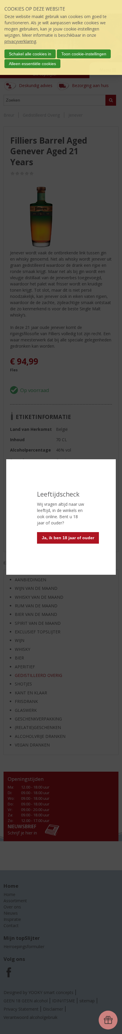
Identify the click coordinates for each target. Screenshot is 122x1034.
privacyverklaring (20, 41)
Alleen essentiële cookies (32, 63)
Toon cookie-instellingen (83, 54)
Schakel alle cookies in (30, 54)
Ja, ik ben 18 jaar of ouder (68, 537)
